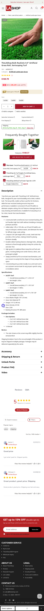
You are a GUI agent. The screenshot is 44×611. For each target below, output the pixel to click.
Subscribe (35, 529)
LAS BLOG (6, 578)
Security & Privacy (30, 572)
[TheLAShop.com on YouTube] (13, 600)
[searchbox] (15, 420)
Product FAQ (8, 367)
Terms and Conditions (31, 575)
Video (4, 372)
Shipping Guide (29, 569)
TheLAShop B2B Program (10, 552)
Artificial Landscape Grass (18, 72)
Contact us (6, 546)
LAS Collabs (6, 575)
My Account (6, 549)
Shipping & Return (11, 356)
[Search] (36, 8)
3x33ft (5, 100)
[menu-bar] (4, 8)
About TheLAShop (8, 566)
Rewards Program (8, 572)
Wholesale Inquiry (8, 554)
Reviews (5, 569)
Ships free (30, 128)
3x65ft (13, 100)
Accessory (7, 351)
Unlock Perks (8, 362)
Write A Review (22, 410)
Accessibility (28, 578)
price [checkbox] (6, 429)
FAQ (4, 557)
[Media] (38, 55)
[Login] (31, 8)
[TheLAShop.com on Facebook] (6, 600)
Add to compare (8, 111)
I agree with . (17, 534)
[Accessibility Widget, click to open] (3, 305)
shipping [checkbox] (13, 429)
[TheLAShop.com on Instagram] (9, 600)
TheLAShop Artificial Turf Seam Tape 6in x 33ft (21, 181)
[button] (4, 106)
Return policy (29, 566)
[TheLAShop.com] (13, 8)
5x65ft (21, 100)
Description (7, 190)
